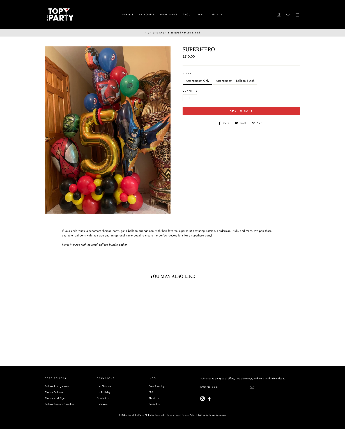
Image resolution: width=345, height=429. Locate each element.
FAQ (201, 14)
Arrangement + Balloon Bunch (235, 81)
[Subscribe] (252, 387)
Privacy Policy (189, 415)
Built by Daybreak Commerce (212, 415)
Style (187, 73)
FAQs (152, 392)
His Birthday (103, 392)
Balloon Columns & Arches (59, 404)
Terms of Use (173, 415)
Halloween (102, 404)
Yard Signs (168, 14)
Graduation (103, 398)
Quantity (190, 90)
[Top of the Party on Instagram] (202, 398)
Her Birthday (104, 386)
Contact (216, 14)
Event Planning (157, 386)
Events (128, 14)
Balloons (146, 14)
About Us (153, 398)
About (187, 14)
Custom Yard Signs (55, 398)
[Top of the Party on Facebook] (209, 398)
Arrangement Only (197, 81)
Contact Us (154, 404)
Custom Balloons (54, 392)
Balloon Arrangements (57, 386)
